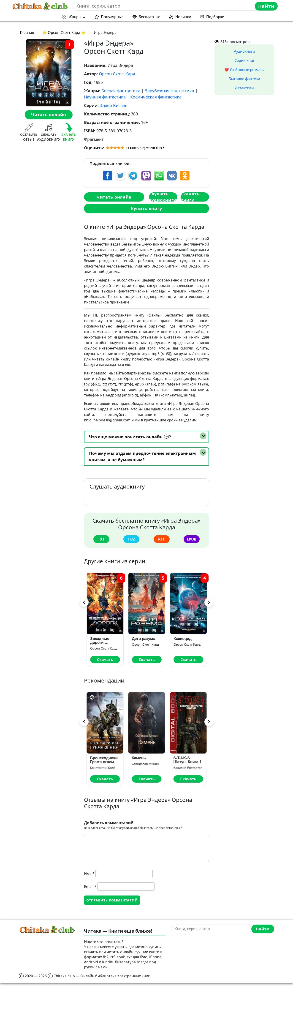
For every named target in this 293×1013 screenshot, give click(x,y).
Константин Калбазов (105, 768)
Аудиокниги (244, 51)
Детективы (244, 87)
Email (90, 886)
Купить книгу (146, 208)
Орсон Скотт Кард (117, 73)
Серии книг (244, 60)
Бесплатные (149, 16)
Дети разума (143, 639)
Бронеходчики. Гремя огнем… (104, 760)
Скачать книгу (190, 197)
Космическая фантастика (156, 97)
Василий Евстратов (187, 768)
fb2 (131, 539)
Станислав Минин (145, 764)
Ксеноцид (182, 639)
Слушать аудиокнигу (162, 197)
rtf (161, 539)
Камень (139, 758)
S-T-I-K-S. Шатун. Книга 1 (187, 760)
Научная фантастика (105, 97)
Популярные (112, 16)
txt (101, 539)
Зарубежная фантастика (169, 90)
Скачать (105, 659)
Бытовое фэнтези (244, 78)
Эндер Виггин (114, 105)
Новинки (183, 16)
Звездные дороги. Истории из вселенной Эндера (100, 640)
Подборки (215, 16)
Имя (89, 873)
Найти (266, 6)
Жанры (75, 16)
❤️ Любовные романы (244, 69)
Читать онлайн (48, 114)
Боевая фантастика (120, 90)
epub (191, 539)
